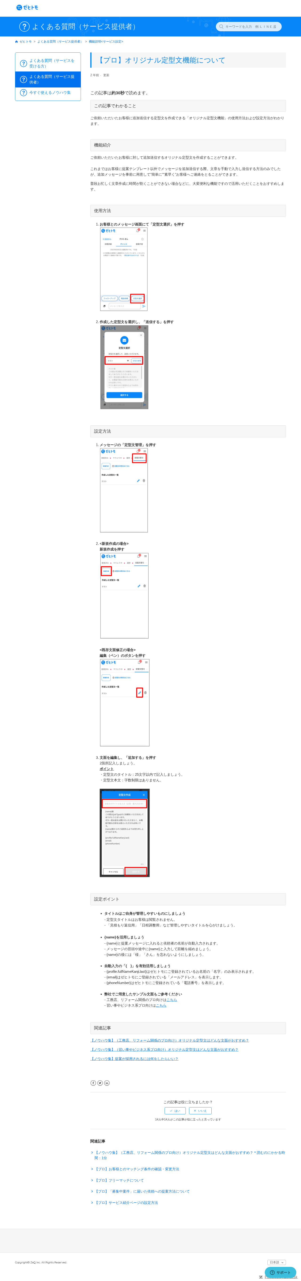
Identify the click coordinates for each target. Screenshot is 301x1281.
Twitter (100, 1083)
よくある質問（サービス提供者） (60, 41)
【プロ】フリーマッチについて (119, 1180)
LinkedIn (107, 1083)
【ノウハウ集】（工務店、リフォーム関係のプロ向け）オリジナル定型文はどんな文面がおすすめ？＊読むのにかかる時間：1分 (190, 1155)
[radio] (175, 1110)
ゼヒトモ (26, 41)
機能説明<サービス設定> (106, 41)
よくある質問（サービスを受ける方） (52, 63)
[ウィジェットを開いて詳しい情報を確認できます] (280, 1273)
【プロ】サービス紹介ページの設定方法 (126, 1203)
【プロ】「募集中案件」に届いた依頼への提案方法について (142, 1191)
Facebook (93, 1083)
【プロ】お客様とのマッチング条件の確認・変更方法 (137, 1169)
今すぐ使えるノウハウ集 (50, 93)
